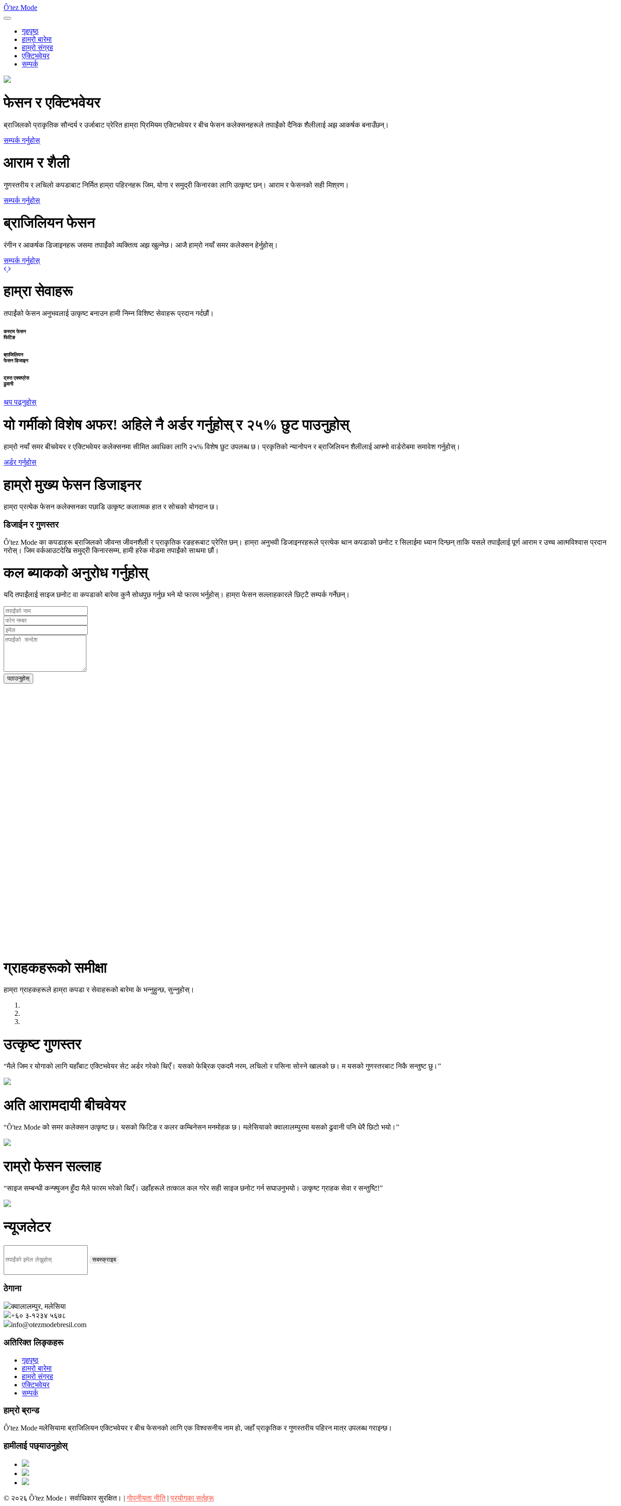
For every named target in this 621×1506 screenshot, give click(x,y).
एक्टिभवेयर (36, 56)
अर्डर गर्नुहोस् (20, 462)
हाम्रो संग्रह (37, 47)
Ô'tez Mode (20, 7)
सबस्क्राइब (104, 1259)
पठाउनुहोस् (18, 678)
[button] (6, 269)
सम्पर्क (30, 64)
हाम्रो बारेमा (37, 39)
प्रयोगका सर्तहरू (192, 1498)
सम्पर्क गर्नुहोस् (22, 140)
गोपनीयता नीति (146, 1498)
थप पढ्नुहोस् (20, 402)
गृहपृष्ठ (30, 31)
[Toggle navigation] (7, 18)
